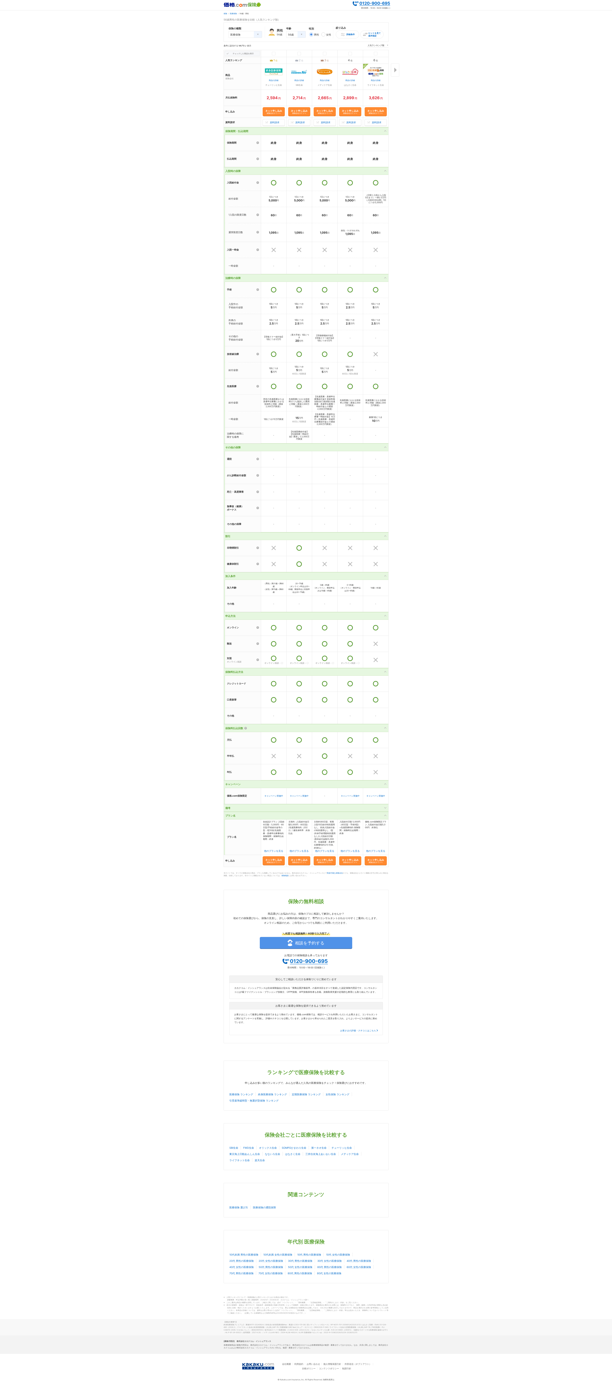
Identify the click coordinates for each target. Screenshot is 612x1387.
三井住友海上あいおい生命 (320, 1154)
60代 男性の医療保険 (329, 1267)
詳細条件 (350, 34)
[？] (257, 143)
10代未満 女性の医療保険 (277, 1254)
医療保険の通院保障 (264, 1207)
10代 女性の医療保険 (338, 1254)
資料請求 (274, 122)
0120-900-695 (374, 3)
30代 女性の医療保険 (329, 1260)
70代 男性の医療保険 (241, 1273)
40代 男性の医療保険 (359, 1260)
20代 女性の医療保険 (271, 1260)
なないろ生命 (272, 1154)
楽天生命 (260, 1160)
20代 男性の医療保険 (241, 1260)
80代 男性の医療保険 (300, 1273)
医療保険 (233, 13)
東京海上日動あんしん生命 (244, 1154)
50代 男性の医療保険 (271, 1267)
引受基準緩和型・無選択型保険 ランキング (254, 1100)
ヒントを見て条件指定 (374, 34)
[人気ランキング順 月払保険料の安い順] (378, 46)
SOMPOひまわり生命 (294, 1147)
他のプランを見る (273, 850)
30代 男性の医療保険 (300, 1260)
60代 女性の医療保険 (359, 1267)
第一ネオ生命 (319, 1147)
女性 (328, 34)
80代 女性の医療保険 (329, 1273)
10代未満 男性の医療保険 (243, 1254)
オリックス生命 (268, 1147)
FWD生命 (248, 1147)
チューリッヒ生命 (342, 1147)
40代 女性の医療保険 (241, 1267)
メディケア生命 (350, 1154)
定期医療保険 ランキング (306, 1094)
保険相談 (284, 875)
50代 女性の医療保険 (300, 1267)
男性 (316, 34)
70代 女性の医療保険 (271, 1273)
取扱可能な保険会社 (335, 873)
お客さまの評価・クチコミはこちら (358, 1030)
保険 (225, 13)
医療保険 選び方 (238, 1207)
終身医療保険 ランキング (272, 1094)
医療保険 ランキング (241, 1094)
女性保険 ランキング (337, 1094)
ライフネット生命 (239, 1160)
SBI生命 (233, 1147)
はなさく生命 (292, 1154)
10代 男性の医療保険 (309, 1254)
